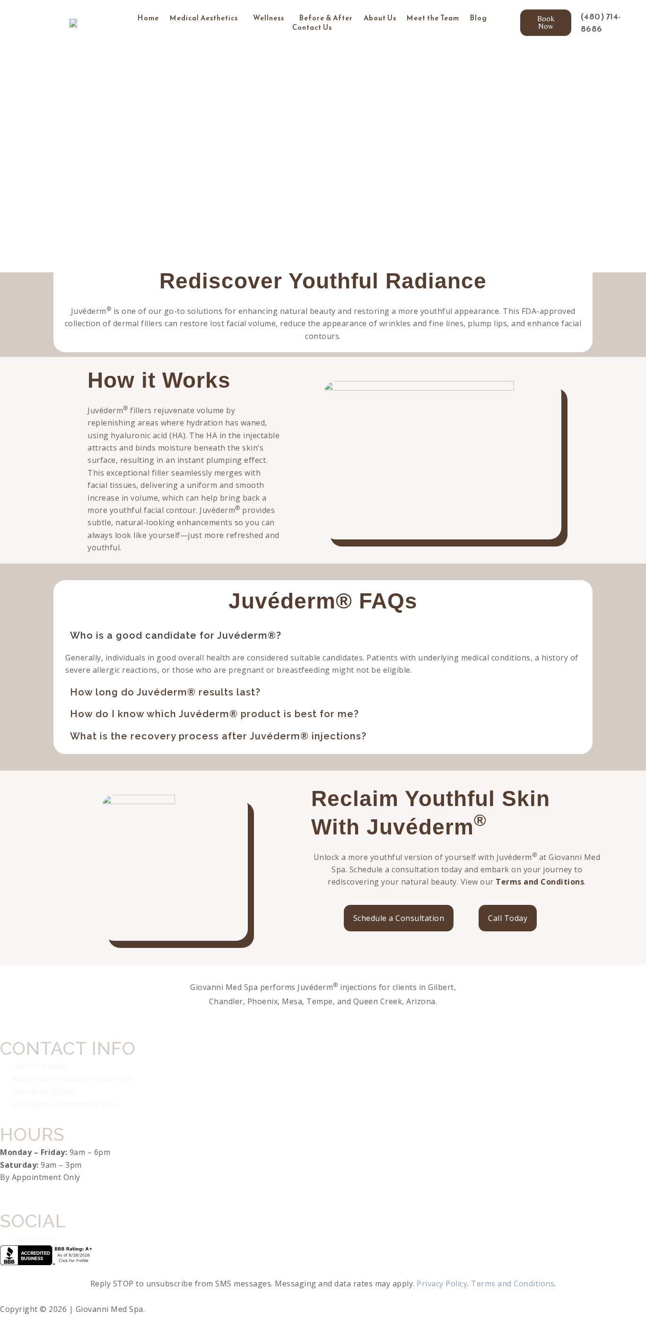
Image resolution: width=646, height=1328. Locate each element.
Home (148, 18)
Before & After (326, 18)
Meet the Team (433, 18)
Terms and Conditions (540, 882)
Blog (478, 18)
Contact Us (312, 27)
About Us (380, 18)
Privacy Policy (442, 1283)
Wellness (268, 18)
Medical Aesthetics (204, 18)
